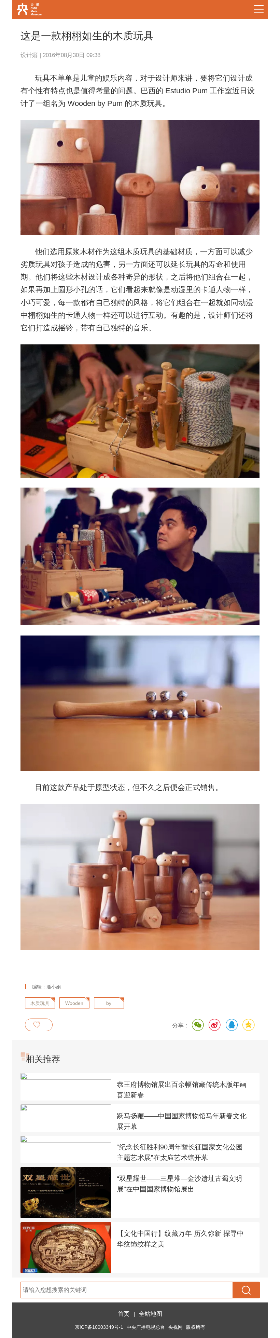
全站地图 (150, 1313)
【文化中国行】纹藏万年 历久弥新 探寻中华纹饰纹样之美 (180, 1239)
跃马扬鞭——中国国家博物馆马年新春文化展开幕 (182, 1121)
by (108, 1003)
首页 (123, 1313)
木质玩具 (40, 1003)
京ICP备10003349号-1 (99, 1327)
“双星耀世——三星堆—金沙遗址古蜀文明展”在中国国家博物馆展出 (179, 1184)
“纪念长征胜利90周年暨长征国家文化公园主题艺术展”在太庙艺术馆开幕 (180, 1152)
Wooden (74, 1003)
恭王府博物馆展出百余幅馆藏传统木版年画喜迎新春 (182, 1090)
